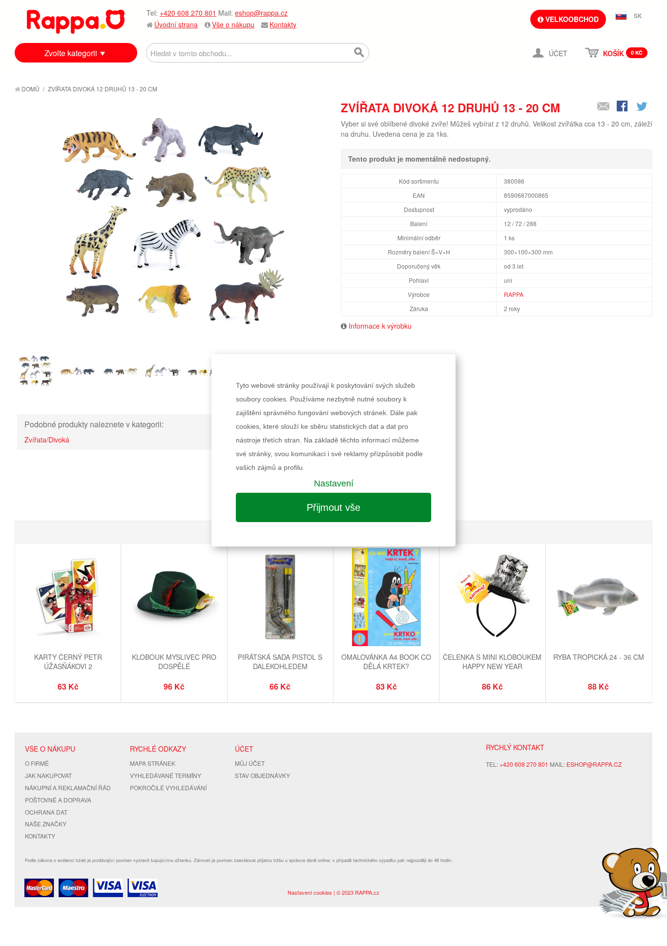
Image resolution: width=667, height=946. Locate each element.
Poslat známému (603, 107)
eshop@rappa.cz (261, 13)
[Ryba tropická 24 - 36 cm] (598, 598)
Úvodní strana (176, 24)
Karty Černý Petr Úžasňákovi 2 (68, 662)
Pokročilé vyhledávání (168, 787)
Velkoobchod (571, 19)
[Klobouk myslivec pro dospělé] (174, 598)
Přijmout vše (333, 507)
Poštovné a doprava (58, 800)
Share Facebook (623, 107)
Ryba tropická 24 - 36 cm (598, 657)
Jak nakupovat (48, 775)
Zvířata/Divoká (46, 439)
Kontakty (283, 24)
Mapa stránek (152, 763)
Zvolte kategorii (70, 53)
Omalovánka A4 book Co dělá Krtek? (386, 662)
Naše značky (45, 824)
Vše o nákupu (233, 24)
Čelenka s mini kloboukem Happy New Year (492, 662)
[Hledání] (359, 53)
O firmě (37, 763)
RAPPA (513, 294)
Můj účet (250, 763)
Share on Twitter (642, 107)
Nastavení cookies (310, 892)
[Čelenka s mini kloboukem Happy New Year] (492, 598)
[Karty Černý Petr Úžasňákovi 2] (68, 598)
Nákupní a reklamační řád (68, 787)
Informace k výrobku (380, 326)
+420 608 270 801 (188, 13)
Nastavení (334, 483)
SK (638, 15)
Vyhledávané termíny (165, 775)
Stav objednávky (262, 775)
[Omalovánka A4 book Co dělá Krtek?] (386, 598)
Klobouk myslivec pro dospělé (174, 662)
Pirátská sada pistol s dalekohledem (280, 662)
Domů (30, 88)
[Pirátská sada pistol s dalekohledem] (280, 598)
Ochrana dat (46, 812)
